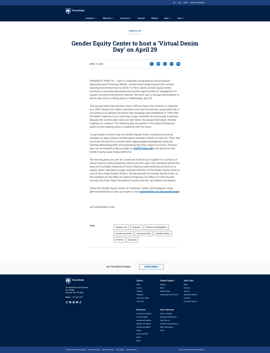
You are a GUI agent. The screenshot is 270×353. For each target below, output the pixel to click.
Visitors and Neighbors (156, 227)
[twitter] (158, 64)
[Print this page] (178, 64)
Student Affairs (163, 233)
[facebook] (152, 64)
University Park (144, 233)
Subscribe (150, 266)
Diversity (132, 240)
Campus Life (135, 31)
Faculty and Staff (124, 233)
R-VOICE (119, 240)
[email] (171, 64)
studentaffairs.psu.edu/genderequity (159, 191)
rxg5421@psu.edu (143, 148)
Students (136, 227)
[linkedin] (165, 64)
